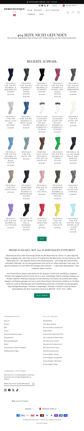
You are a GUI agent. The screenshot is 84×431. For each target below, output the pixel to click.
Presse (6, 331)
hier (53, 38)
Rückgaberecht (9, 337)
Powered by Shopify (42, 423)
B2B (5, 327)
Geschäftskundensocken (51, 351)
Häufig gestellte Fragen (11, 351)
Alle (42, 239)
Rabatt (6, 344)
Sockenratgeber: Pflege (50, 364)
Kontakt (6, 324)
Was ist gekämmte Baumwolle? (53, 337)
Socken (38, 10)
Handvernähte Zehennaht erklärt (53, 334)
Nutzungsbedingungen (11, 341)
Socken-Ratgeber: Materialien (52, 361)
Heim (29, 10)
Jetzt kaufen (42, 295)
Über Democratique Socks (51, 347)
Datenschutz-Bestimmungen (13, 334)
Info (42, 14)
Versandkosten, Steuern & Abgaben (15, 347)
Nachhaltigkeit (47, 321)
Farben (31, 14)
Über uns (7, 321)
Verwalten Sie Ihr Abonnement (52, 344)
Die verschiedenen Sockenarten (53, 327)
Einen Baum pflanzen (49, 324)
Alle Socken (52, 10)
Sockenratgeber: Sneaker (51, 354)
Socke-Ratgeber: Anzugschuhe (52, 358)
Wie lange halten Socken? (51, 341)
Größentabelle (47, 331)
